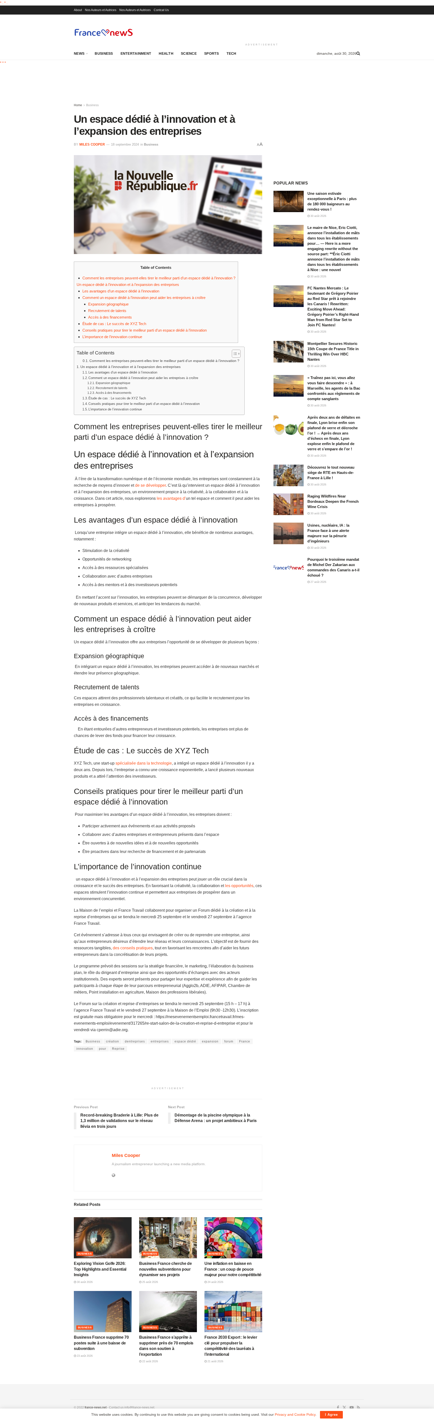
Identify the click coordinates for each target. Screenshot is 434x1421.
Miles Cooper (92, 144)
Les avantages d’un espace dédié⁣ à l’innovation (120, 291)
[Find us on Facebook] (338, 1408)
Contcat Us (161, 10)
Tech (231, 53)
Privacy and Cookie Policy (295, 1414)
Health (166, 53)
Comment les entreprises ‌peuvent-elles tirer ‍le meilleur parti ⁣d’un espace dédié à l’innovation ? (158, 278)
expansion (210, 1041)
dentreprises (135, 1041)
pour (102, 1049)
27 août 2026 (318, 581)
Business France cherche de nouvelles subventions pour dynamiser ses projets (165, 1269)
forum (228, 1041)
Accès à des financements (110, 317)
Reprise (118, 1049)
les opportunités (239, 886)
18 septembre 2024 (125, 144)
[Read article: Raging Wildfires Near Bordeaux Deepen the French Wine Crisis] (289, 504)
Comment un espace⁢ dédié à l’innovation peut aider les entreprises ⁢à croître (143, 297)
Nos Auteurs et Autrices (100, 10)
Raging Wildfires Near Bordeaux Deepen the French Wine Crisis (333, 501)
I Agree (331, 1414)
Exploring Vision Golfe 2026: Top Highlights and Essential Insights (100, 1269)
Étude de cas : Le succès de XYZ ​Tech (114, 324)
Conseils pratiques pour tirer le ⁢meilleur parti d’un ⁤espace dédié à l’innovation (144, 330)
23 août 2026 (84, 1355)
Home (78, 105)
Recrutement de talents (107, 310)
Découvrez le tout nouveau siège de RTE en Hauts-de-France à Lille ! (330, 472)
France (244, 1041)
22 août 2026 (149, 1361)
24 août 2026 (215, 1281)
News (79, 53)
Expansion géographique (108, 304)
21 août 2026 (215, 1361)
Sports (211, 53)
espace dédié (185, 1041)
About (78, 10)
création (112, 1041)
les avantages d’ (171, 498)
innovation (84, 1049)
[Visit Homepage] (103, 32)
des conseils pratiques (133, 948)
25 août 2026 (149, 1281)
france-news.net (95, 1407)
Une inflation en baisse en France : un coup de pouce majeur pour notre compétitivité (232, 1269)
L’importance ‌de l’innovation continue (112, 337)
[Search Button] (358, 53)
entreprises (160, 1041)
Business (104, 53)
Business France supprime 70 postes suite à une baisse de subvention (101, 1343)
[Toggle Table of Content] (233, 353)
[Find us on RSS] (358, 1408)
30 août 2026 (84, 1281)
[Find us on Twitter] (344, 1408)
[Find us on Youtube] (352, 1408)
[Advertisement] (262, 28)
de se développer (150, 485)
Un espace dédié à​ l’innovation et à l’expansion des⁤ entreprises (128, 284)
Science (189, 53)
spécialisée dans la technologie (144, 763)
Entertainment (136, 53)
